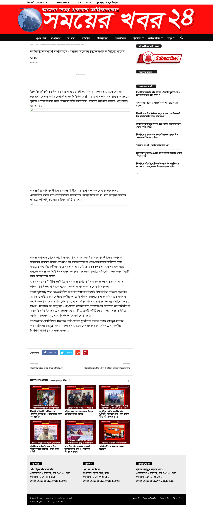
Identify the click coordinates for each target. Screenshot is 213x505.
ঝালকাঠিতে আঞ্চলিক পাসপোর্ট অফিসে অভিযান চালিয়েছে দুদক (107, 368)
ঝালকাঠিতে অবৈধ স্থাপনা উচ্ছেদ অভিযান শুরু (46, 368)
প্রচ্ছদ (31, 44)
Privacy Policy (178, 497)
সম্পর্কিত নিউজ (39, 380)
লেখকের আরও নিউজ (58, 380)
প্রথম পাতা (41, 38)
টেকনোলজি (102, 38)
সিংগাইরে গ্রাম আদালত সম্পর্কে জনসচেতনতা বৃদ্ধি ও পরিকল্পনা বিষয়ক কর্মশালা (77, 448)
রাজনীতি (137, 38)
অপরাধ (71, 38)
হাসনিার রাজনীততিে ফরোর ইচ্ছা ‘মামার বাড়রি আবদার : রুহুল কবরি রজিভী (44, 448)
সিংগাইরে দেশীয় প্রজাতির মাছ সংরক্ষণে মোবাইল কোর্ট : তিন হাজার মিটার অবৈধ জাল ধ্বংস (114, 413)
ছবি (37, 44)
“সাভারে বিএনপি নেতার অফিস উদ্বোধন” (152, 145)
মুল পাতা (100, 2)
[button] (181, 37)
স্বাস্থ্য (169, 38)
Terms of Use (164, 497)
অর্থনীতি (86, 38)
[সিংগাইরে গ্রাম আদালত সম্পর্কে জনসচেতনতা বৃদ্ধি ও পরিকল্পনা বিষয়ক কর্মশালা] (80, 432)
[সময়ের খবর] (106, 19)
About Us (136, 497)
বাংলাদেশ (55, 38)
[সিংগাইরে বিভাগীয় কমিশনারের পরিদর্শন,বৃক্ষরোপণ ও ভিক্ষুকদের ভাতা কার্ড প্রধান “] (45, 397)
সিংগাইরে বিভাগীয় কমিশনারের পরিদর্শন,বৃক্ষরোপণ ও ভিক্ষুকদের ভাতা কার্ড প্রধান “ (45, 413)
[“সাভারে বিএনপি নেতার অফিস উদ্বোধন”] (114, 432)
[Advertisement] (80, 81)
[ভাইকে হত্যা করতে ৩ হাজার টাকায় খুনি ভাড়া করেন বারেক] (80, 397)
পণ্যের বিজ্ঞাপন (112, 2)
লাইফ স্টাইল (154, 38)
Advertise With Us (149, 497)
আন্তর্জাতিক (120, 38)
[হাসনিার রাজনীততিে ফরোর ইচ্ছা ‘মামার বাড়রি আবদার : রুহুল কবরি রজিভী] (45, 432)
